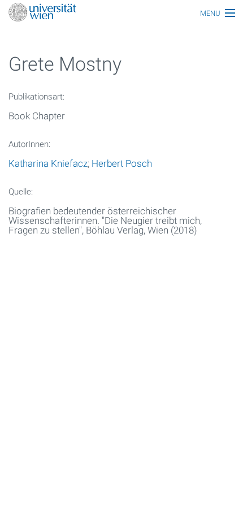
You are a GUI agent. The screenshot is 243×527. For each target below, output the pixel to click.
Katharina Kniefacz (48, 163)
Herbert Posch (122, 163)
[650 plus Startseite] (121, 13)
